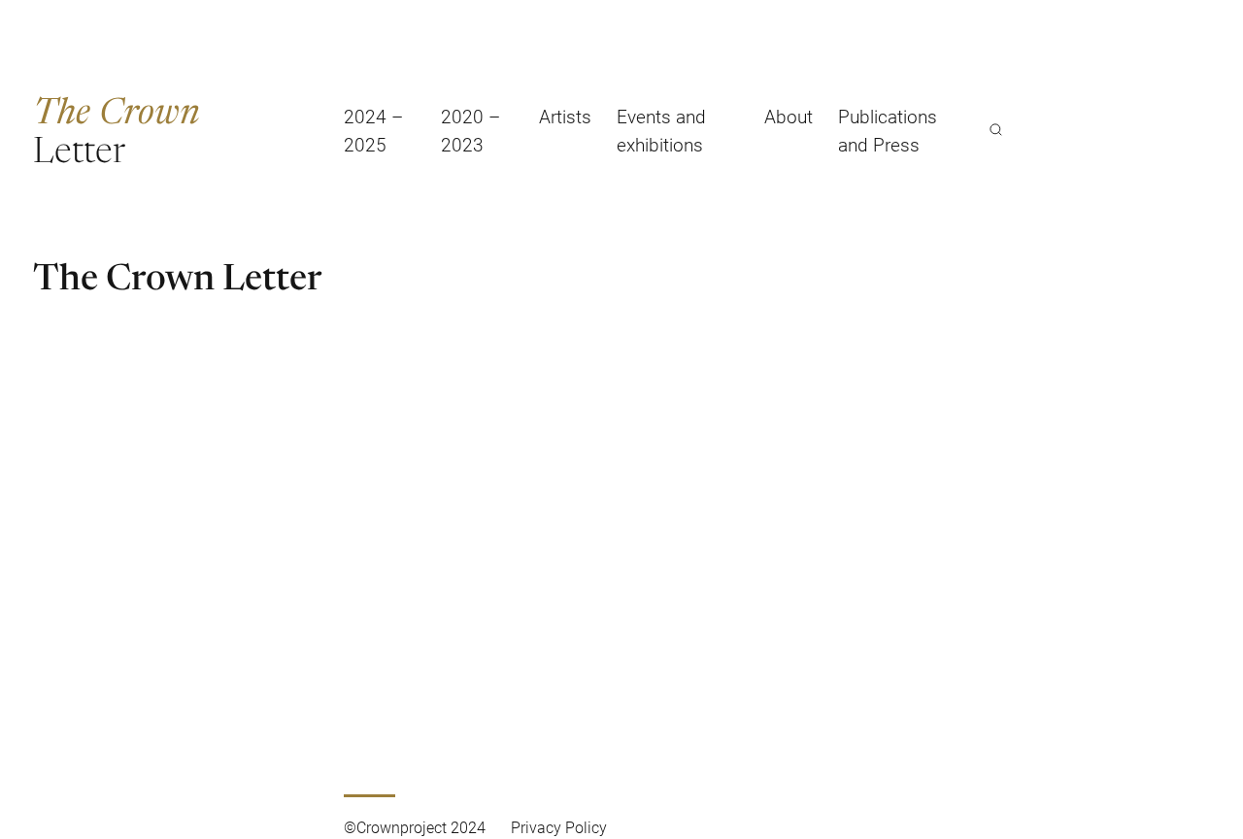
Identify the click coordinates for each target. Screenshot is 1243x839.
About (788, 116)
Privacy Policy (559, 827)
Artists (565, 116)
